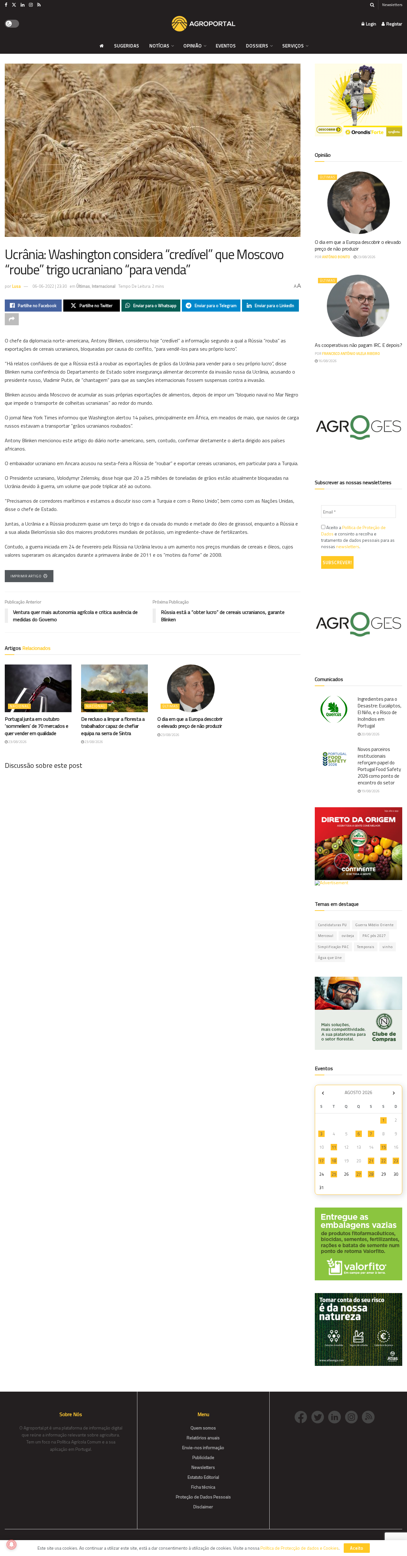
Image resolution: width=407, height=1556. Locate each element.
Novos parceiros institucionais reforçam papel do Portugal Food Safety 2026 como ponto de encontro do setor (379, 766)
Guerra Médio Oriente (374, 924)
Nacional (19, 706)
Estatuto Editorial (203, 1477)
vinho (388, 946)
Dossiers (257, 45)
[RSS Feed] (370, 1416)
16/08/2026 (327, 360)
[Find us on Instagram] (31, 5)
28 (371, 1174)
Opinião (192, 45)
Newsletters (392, 5)
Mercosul (326, 935)
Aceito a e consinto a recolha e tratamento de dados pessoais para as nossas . (358, 537)
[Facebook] (302, 1416)
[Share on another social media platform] (12, 319)
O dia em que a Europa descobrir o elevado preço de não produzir (190, 722)
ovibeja (348, 935)
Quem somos (203, 1427)
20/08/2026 (370, 734)
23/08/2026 (17, 741)
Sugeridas (126, 45)
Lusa (16, 286)
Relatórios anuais (203, 1437)
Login (370, 23)
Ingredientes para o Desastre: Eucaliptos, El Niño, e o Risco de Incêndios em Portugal (379, 712)
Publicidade (203, 1457)
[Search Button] (372, 5)
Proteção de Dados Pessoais (203, 1496)
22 (383, 1161)
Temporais (365, 946)
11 (334, 1147)
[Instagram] (353, 1416)
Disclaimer (203, 1506)
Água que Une (330, 957)
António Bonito (336, 256)
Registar (393, 23)
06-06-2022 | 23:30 (49, 286)
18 (334, 1161)
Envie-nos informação (203, 1447)
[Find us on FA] (6, 5)
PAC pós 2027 (374, 935)
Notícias (159, 45)
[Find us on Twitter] (14, 5)
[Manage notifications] (11, 1544)
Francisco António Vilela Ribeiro (351, 353)
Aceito (356, 1548)
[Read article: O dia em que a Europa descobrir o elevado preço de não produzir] (190, 688)
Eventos (226, 45)
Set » (394, 1093)
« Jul (322, 1093)
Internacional (103, 286)
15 (383, 1147)
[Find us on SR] (39, 5)
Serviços (293, 45)
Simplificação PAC (333, 946)
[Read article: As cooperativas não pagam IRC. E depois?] (358, 306)
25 (334, 1174)
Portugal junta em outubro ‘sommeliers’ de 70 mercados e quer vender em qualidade (36, 726)
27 (358, 1174)
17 (321, 1161)
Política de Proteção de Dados (353, 530)
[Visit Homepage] (203, 24)
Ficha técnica (203, 1487)
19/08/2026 (370, 791)
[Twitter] (319, 1416)
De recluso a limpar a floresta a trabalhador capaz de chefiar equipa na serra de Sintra (113, 726)
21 (371, 1161)
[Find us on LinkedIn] (22, 5)
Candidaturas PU (332, 924)
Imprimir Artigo (25, 576)
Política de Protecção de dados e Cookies (299, 1548)
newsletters (347, 546)
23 (396, 1161)
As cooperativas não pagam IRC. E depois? (358, 345)
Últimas (83, 286)
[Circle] (336, 1416)
